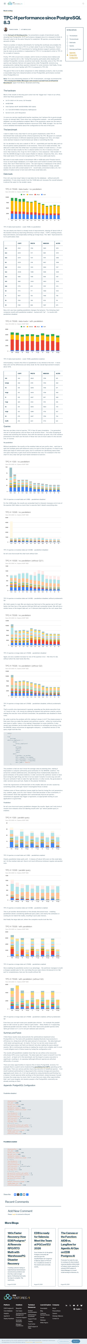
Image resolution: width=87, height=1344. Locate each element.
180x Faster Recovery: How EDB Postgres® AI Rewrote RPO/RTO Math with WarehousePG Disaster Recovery (17, 1248)
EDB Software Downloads (32, 1315)
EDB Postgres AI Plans (33, 1327)
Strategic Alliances (57, 1316)
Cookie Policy (38, 1342)
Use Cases (19, 1311)
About (54, 1308)
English (78, 1309)
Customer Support (21, 1317)
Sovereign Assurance (19, 1320)
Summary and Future (75, 49)
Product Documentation (32, 1311)
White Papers (44, 1322)
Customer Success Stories (45, 1314)
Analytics (6, 1313)
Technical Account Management (21, 1314)
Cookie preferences (64, 1341)
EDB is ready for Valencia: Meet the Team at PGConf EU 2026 (43, 1240)
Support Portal (32, 1319)
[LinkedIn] (66, 1305)
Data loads (72, 42)
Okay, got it (75, 1341)
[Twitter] (70, 1305)
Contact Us (55, 1318)
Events (42, 1317)
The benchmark (73, 39)
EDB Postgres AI (8, 1308)
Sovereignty (43, 1308)
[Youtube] (74, 1305)
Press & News (56, 1311)
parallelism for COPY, (42, 1067)
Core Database (8, 1311)
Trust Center (31, 1324)
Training (30, 1321)
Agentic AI (7, 1316)
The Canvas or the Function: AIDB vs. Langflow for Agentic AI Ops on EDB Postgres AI (70, 1244)
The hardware (73, 36)
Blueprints (19, 1308)
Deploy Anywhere (9, 1318)
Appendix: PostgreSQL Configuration (73, 55)
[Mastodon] (77, 1305)
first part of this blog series (17, 35)
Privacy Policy (29, 1342)
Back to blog (8, 11)
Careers (54, 1313)
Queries (71, 46)
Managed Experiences (19, 1324)
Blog (41, 1311)
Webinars (43, 1320)
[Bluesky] (81, 1305)
